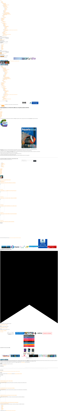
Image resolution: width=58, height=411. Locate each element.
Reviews (3, 32)
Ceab (57, 367)
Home (0, 104)
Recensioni (2, 82)
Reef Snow (17, 371)
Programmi (5, 11)
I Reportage (2, 83)
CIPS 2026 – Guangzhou (3, 330)
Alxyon (34, 367)
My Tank (5, 29)
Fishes (5, 28)
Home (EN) (4, 87)
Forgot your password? (2, 39)
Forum (2, 45)
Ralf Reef (14, 371)
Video (4, 31)
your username (7, 37)
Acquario (2, 2)
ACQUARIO (2, 105)
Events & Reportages (5, 35)
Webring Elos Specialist (7, 77)
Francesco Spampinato (5, 396)
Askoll (52, 367)
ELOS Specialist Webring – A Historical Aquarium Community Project (10, 94)
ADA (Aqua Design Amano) (29, 367)
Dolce (2, 66)
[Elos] (10, 334)
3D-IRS (25, 367)
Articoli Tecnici (6, 7)
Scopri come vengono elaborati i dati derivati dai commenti (15, 237)
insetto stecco (2, 165)
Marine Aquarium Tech (6, 90)
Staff (3, 15)
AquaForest (40, 367)
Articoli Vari (5, 4)
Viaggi (3, 16)
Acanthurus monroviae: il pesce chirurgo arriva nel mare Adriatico (8, 395)
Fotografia (2, 20)
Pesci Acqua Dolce (2, 181)
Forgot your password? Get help (3, 53)
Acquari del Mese (5, 70)
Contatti (2, 46)
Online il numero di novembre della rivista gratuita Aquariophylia (8, 213)
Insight (4, 89)
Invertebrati (6, 73)
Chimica (6, 72)
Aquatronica (51, 367)
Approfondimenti (5, 6)
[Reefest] (38, 334)
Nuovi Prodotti (2, 19)
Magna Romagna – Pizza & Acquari (6, 13)
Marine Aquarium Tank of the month (7, 34)
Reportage (5, 25)
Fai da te (4, 75)
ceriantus (2, 164)
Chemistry (6, 27)
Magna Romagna (5, 14)
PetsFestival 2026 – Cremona (3, 327)
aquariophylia (2, 163)
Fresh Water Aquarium (5, 96)
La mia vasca (5, 10)
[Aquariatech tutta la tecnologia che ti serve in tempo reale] (4, 126)
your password (7, 38)
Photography (4, 33)
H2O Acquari (11, 371)
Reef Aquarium (4, 23)
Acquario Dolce (4, 3)
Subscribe (2, 48)
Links (2, 47)
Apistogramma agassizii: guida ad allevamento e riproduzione (8, 182)
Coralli (5, 8)
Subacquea (5, 17)
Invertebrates (6, 93)
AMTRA (36, 367)
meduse (2, 166)
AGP (31, 367)
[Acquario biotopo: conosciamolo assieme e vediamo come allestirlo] (3, 196)
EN (1, 22)
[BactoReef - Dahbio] (29, 334)
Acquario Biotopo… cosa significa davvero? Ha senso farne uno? (8, 190)
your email (7, 41)
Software (5, 95)
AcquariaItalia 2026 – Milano (4, 324)
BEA (4, 371)
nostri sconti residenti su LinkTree (18, 373)
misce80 (1, 109)
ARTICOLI (1, 396)
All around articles (7, 26)
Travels (4, 24)
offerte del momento (10, 373)
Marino (2, 1)
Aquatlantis (49, 367)
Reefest (19, 371)
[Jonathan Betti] (29, 358)
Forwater (6, 371)
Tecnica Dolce (1, 189)
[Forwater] (19, 334)
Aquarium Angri (1, 371)
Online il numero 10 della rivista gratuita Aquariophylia (7, 221)
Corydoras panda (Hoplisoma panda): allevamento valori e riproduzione (9, 402)
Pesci (5, 9)
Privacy (2, 49)
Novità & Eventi (4, 67)
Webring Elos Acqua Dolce (6, 69)
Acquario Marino (4, 5)
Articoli (4, 71)
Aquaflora (38, 367)
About (3, 99)
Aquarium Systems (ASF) (45, 367)
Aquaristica (42, 367)
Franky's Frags (8, 371)
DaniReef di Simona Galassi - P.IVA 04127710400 (10, 410)
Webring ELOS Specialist (6, 12)
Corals (5, 92)
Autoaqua (55, 367)
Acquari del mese (3, 18)
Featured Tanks (5, 88)
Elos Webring (6, 30)
